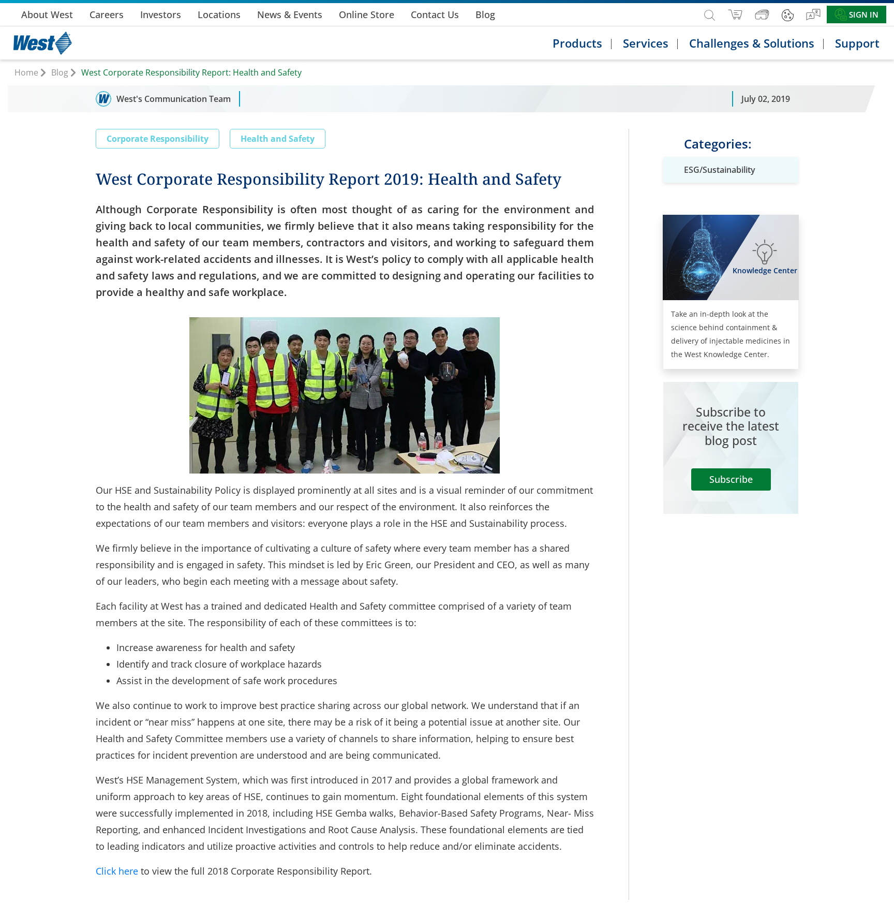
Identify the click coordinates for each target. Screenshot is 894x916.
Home (26, 72)
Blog (485, 14)
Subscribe (731, 479)
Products (577, 43)
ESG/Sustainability (719, 169)
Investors (160, 14)
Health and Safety (278, 138)
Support (857, 43)
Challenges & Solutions (751, 43)
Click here (117, 871)
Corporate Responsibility (157, 138)
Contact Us (435, 14)
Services (645, 43)
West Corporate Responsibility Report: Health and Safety (191, 72)
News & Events (289, 14)
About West (47, 14)
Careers (107, 14)
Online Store (366, 14)
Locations (219, 14)
